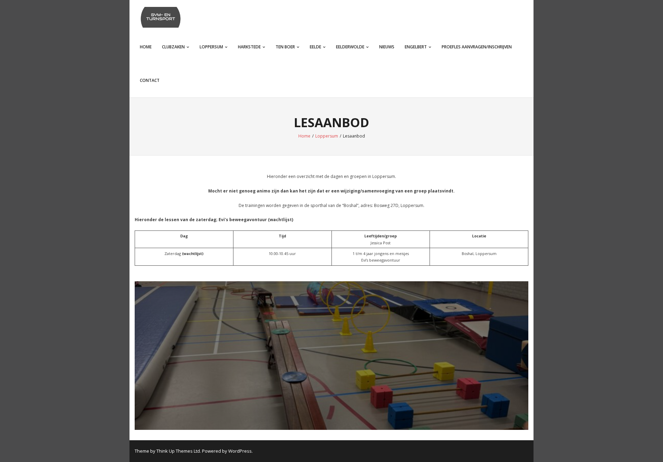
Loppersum (211, 47)
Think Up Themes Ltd (178, 451)
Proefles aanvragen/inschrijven (477, 47)
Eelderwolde (350, 47)
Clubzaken (173, 47)
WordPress (240, 451)
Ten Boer (285, 47)
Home (146, 47)
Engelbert (416, 47)
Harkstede (249, 47)
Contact (150, 80)
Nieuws (386, 47)
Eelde (315, 47)
